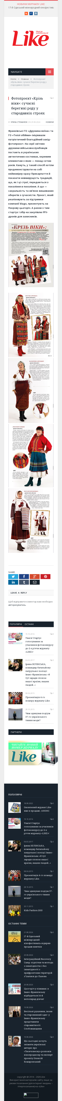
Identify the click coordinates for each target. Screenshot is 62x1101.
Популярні (16, 624)
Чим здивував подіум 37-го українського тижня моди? (37, 717)
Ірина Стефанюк (19, 122)
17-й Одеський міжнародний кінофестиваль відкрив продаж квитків (37, 941)
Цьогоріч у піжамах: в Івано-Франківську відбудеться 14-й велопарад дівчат (36, 993)
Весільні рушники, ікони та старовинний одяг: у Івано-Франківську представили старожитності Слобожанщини (38, 1020)
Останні (29, 624)
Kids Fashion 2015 (33, 910)
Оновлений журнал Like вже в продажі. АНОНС (37, 809)
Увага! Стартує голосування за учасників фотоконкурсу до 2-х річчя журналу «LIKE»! (39, 644)
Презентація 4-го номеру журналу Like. (37, 699)
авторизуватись (17, 604)
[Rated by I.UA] (31, 1097)
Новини (50, 122)
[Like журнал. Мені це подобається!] (31, 39)
